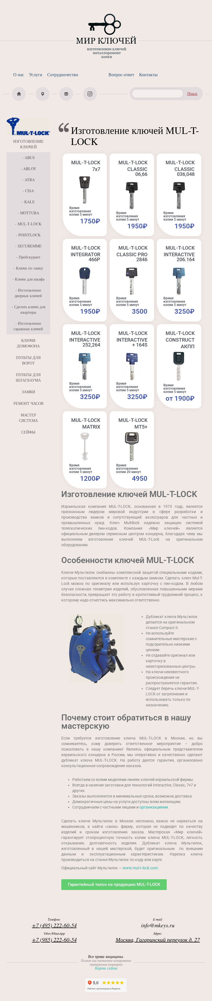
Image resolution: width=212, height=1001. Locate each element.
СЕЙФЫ (28, 432)
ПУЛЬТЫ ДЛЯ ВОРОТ (28, 360)
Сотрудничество (62, 74)
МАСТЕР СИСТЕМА (28, 417)
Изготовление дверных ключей (28, 292)
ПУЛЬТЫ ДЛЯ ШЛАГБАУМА (28, 377)
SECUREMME (30, 246)
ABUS (30, 157)
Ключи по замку (29, 268)
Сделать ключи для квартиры (29, 309)
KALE (29, 201)
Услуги (35, 74)
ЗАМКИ (28, 391)
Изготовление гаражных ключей (28, 326)
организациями (153, 807)
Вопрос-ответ (121, 74)
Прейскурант (29, 257)
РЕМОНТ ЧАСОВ (28, 403)
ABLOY (29, 168)
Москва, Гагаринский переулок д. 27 (158, 939)
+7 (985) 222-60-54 (54, 939)
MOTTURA (29, 212)
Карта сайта (106, 968)
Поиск (192, 93)
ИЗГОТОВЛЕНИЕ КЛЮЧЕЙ (28, 144)
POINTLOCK (29, 234)
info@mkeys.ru (157, 925)
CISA (29, 190)
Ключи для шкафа (29, 279)
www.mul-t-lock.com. (141, 868)
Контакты (148, 74)
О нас (18, 74)
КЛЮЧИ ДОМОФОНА (28, 343)
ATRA (30, 179)
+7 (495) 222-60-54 (54, 925)
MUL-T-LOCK (29, 223)
